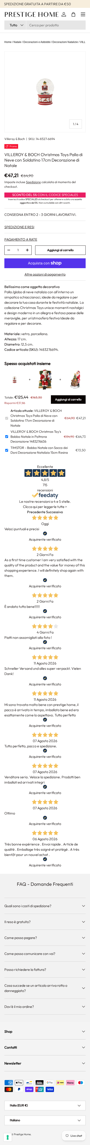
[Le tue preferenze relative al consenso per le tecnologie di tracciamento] (7, 1137)
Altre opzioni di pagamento (45, 274)
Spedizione (33, 182)
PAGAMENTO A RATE (20, 239)
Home (8, 42)
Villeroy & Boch (14, 139)
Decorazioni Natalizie (65, 42)
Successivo (54, 512)
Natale (17, 42)
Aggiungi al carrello (60, 250)
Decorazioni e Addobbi (36, 42)
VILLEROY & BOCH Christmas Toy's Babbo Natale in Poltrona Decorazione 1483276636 (35, 436)
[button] (73, 14)
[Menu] (83, 14)
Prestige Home (22, 1134)
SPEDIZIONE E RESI (19, 227)
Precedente (36, 512)
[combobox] (45, 25)
